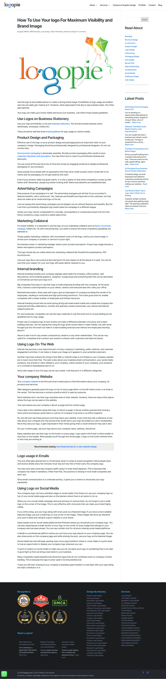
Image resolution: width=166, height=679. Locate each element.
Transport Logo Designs (95, 618)
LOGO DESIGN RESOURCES (130, 635)
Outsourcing (130, 53)
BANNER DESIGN (127, 618)
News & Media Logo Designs (96, 606)
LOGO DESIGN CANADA (129, 643)
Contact (152, 5)
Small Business (131, 70)
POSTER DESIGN (127, 620)
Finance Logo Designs (94, 635)
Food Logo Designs (93, 598)
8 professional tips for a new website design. (76, 446)
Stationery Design (70, 32)
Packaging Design (132, 56)
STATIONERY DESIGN (128, 598)
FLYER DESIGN (126, 611)
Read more (136, 122)
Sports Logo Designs (94, 620)
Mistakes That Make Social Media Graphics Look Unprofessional (135, 129)
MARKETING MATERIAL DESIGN (132, 608)
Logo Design (45, 32)
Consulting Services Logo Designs (98, 611)
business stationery (61, 123)
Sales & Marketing (56, 32)
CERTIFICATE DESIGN (128, 623)
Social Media (130, 73)
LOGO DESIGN (126, 596)
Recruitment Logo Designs (96, 638)
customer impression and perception (34, 156)
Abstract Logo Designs (94, 596)
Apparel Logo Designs (94, 603)
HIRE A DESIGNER (127, 645)
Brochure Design (131, 40)
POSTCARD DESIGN (128, 625)
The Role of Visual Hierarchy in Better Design (68, 644)
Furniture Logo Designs (94, 640)
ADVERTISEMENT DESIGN (130, 628)
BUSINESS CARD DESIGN (130, 601)
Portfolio (142, 5)
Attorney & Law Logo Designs (97, 643)
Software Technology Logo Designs (99, 608)
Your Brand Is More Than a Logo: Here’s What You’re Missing (135, 193)
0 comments (81, 32)
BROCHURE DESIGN (128, 613)
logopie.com (27, 673)
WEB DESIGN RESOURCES (130, 640)
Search (144, 20)
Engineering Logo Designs (95, 628)
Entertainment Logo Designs (96, 650)
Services (104, 5)
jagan (21, 32)
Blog (160, 5)
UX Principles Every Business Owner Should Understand (136, 169)
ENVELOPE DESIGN (128, 606)
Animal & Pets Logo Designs (96, 645)
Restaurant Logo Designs (95, 648)
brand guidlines (53, 131)
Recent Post (129, 63)
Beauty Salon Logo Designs (96, 625)
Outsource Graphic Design (124, 5)
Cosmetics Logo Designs (95, 655)
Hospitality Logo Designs (95, 630)
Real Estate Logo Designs (95, 601)
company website (30, 381)
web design (129, 80)
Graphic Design (131, 46)
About (92, 5)
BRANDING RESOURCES (129, 633)
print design (129, 60)
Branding (37, 32)
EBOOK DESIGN (126, 615)
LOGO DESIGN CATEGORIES (131, 638)
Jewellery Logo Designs (95, 653)
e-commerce (130, 43)
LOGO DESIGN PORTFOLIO (130, 630)
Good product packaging (28, 153)
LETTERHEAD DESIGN (129, 603)
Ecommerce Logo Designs (96, 633)
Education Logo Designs (95, 613)
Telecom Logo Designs (94, 615)
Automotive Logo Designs (95, 623)
